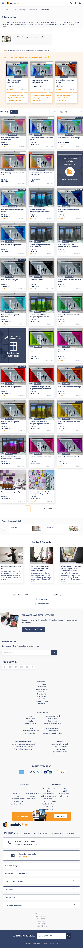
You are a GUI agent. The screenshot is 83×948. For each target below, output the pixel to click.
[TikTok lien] (32, 667)
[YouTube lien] (10, 667)
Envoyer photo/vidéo (33, 629)
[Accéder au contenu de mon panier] (80, 3)
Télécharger (60, 816)
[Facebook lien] (4, 667)
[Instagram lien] (21, 667)
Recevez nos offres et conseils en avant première (20, 646)
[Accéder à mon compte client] (75, 3)
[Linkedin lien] (16, 667)
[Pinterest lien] (27, 667)
